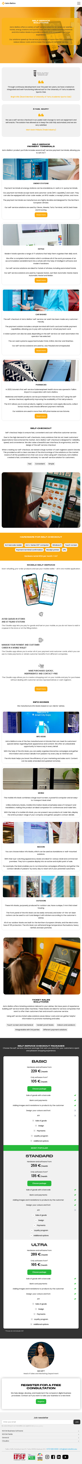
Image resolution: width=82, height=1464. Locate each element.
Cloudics (5, 1441)
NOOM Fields (7, 1434)
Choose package (39, 1089)
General (5, 1437)
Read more (41, 215)
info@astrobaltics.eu (68, 1449)
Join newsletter (41, 1418)
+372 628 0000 (52, 1449)
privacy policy (38, 1426)
